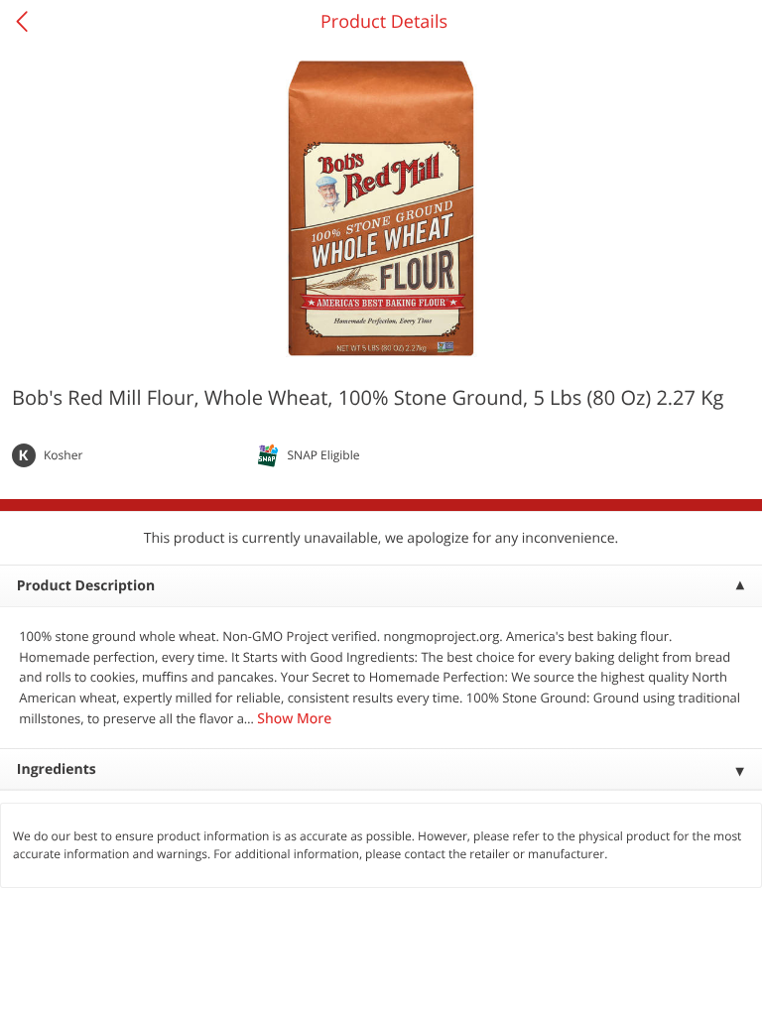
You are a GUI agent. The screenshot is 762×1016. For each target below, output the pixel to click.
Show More (294, 718)
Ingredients (56, 769)
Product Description (86, 585)
